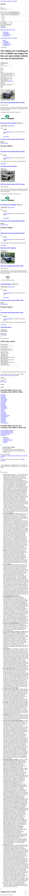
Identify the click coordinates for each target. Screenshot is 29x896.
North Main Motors (6, 284)
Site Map (5, 442)
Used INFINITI (4, 408)
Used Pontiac (3, 419)
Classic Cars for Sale (11, 455)
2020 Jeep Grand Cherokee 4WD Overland (13, 184)
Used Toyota (3, 421)
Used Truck (10, 432)
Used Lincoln (3, 413)
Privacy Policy (4, 375)
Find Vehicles (6, 33)
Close (2, 387)
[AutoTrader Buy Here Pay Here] (8, 29)
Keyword (3, 8)
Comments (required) (5, 364)
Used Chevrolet (4, 399)
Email (7, 353)
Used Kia (3, 410)
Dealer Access (6, 35)
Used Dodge (3, 402)
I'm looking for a (4, 354)
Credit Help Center (7, 34)
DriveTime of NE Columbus (8, 204)
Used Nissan (3, 417)
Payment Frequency (5, 14)
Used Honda (3, 405)
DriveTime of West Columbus (9, 123)
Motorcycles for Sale (21, 455)
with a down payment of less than (8, 357)
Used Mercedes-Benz (5, 415)
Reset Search (3, 27)
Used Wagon (7, 434)
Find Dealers (6, 32)
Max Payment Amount (5, 13)
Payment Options (4, 143)
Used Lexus (3, 411)
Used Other (3, 435)
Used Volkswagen (4, 422)
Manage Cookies (6, 452)
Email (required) (4, 346)
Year (1, 68)
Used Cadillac (4, 398)
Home (4, 40)
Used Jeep (3, 409)
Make (2, 22)
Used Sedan (10, 431)
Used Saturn (3, 420)
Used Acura (3, 394)
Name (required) (4, 344)
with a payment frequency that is (7, 362)
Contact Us (5, 441)
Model (2, 23)
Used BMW (3, 396)
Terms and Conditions (8, 440)
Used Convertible (4, 430)
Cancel (2, 377)
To (2, 18)
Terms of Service (12, 375)
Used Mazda (3, 414)
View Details (6, 136)
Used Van (3, 434)
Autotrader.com (4, 455)
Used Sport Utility (4, 432)
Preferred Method (4, 352)
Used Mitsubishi (4, 416)
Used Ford (3, 403)
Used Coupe (10, 430)
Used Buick (3, 397)
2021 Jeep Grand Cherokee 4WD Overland (13, 102)
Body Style (3, 24)
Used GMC (3, 404)
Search (2, 64)
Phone (6, 349)
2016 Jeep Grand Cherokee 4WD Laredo (12, 266)
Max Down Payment (5, 12)
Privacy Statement (7, 448)
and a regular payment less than (7, 359)
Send (2, 380)
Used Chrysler (4, 400)
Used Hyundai (4, 407)
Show (2, 86)
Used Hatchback (4, 431)
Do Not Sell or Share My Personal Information (13, 449)
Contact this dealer (7, 131)
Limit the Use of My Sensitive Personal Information (14, 450)
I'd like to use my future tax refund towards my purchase (14, 371)
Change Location (4, 63)
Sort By (2, 82)
